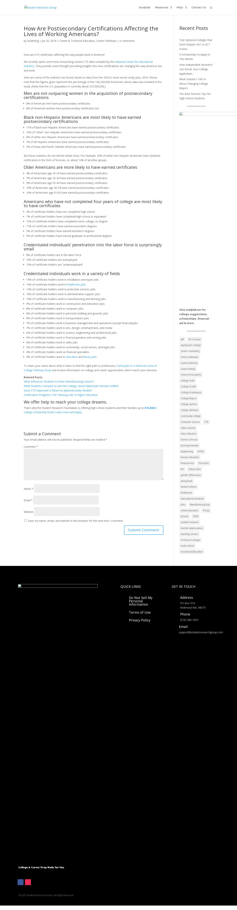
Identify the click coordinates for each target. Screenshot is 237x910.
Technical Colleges (190, 540)
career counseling (190, 351)
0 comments (127, 41)
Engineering (187, 451)
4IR (182, 339)
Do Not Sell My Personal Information (140, 601)
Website (28, 512)
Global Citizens (188, 486)
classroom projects (191, 374)
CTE (206, 422)
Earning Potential (189, 445)
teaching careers (189, 534)
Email (28, 500)
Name (28, 489)
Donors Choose (189, 439)
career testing (188, 368)
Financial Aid (187, 463)
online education (189, 510)
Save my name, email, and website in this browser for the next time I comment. (75, 520)
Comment (31, 446)
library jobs (90, 357)
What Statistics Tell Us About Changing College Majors (193, 83)
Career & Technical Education (77, 41)
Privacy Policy (139, 620)
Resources (161, 7)
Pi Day (206, 510)
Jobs (183, 504)
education (72, 357)
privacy (184, 516)
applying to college (191, 345)
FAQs (180, 7)
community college (191, 416)
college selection (189, 410)
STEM (195, 516)
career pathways (189, 357)
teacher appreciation (192, 528)
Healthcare (186, 492)
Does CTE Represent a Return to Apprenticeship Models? (58, 390)
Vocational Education (192, 551)
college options (189, 404)
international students (192, 498)
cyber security (188, 427)
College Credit (188, 386)
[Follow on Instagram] (28, 882)
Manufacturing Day (200, 504)
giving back (186, 481)
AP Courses (194, 339)
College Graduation (191, 392)
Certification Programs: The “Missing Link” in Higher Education (61, 395)
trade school (187, 545)
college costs (187, 380)
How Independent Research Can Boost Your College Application (195, 69)
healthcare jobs (76, 284)
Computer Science (190, 422)
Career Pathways (106, 41)
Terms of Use (140, 612)
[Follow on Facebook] (21, 882)
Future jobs (195, 469)
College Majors (188, 398)
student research (189, 522)
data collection (188, 433)
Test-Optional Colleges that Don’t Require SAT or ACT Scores (195, 44)
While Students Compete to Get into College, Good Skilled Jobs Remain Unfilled (71, 386)
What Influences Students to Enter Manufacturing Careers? (59, 381)
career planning (189, 363)
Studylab (144, 7)
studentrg (33, 41)
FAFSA (201, 451)
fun (182, 469)
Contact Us (198, 7)
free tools (203, 463)
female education (190, 457)
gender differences (191, 475)
